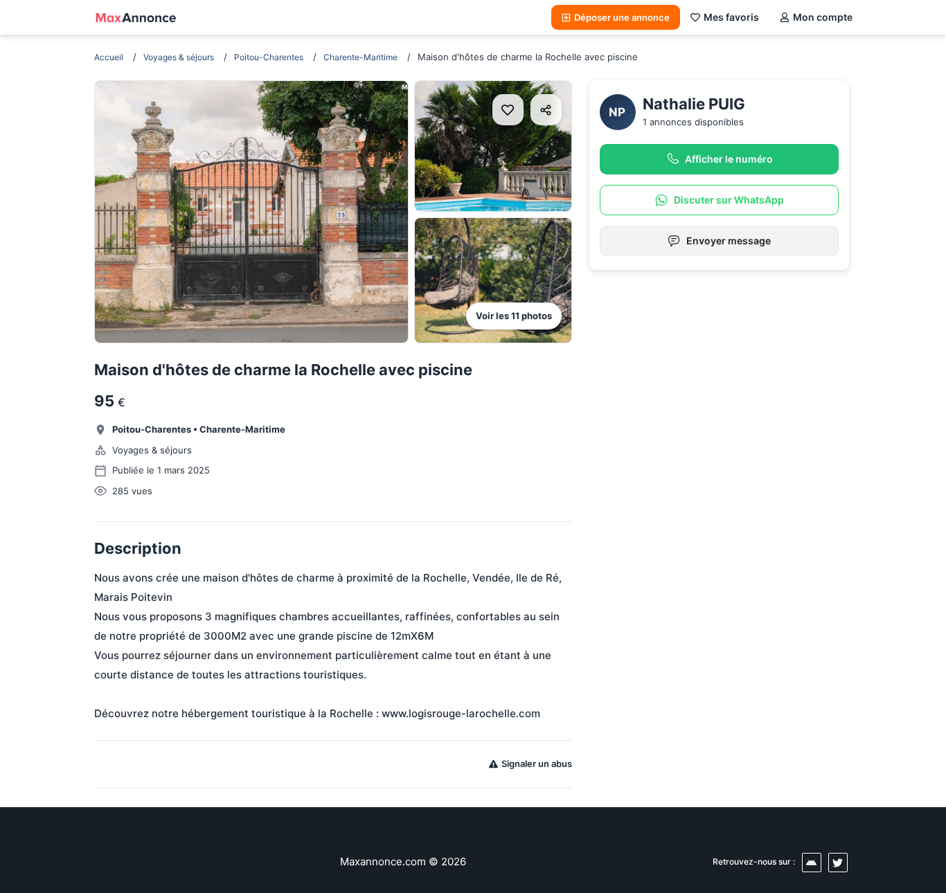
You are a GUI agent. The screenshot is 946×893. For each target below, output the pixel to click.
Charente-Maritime (360, 57)
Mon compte (823, 17)
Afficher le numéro (729, 159)
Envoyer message (728, 240)
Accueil (108, 57)
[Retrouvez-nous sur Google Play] (811, 862)
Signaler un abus (536, 763)
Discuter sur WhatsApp (729, 200)
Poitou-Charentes (268, 57)
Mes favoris (731, 17)
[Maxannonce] (135, 17)
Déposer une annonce (622, 17)
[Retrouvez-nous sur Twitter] (838, 862)
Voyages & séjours (178, 57)
